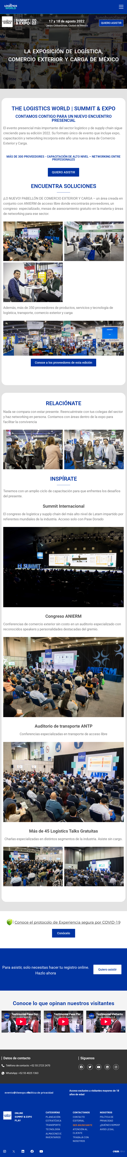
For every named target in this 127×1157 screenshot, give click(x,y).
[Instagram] (116, 1067)
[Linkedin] (107, 1067)
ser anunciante (82, 1125)
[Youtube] (98, 1067)
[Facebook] (81, 1067)
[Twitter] (90, 1067)
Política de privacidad (40, 1092)
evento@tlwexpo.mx (17, 1092)
